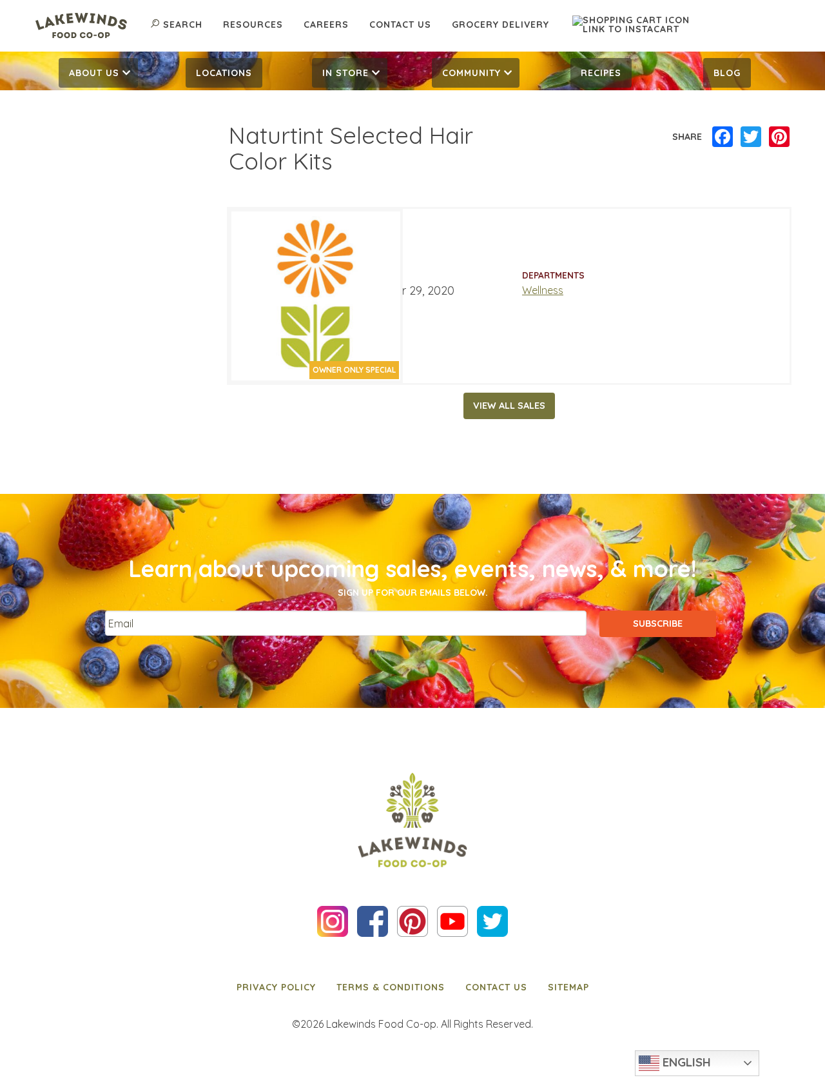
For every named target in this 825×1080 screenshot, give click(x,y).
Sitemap (568, 987)
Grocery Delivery (500, 24)
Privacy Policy (276, 987)
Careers (326, 24)
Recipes (601, 73)
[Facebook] (722, 137)
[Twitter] (751, 137)
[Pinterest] (779, 137)
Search (182, 24)
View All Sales (509, 405)
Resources (253, 24)
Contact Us (400, 24)
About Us (94, 73)
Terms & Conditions (390, 987)
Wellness (542, 290)
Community (471, 73)
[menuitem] (98, 73)
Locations (224, 73)
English (685, 1062)
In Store (345, 73)
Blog (727, 73)
